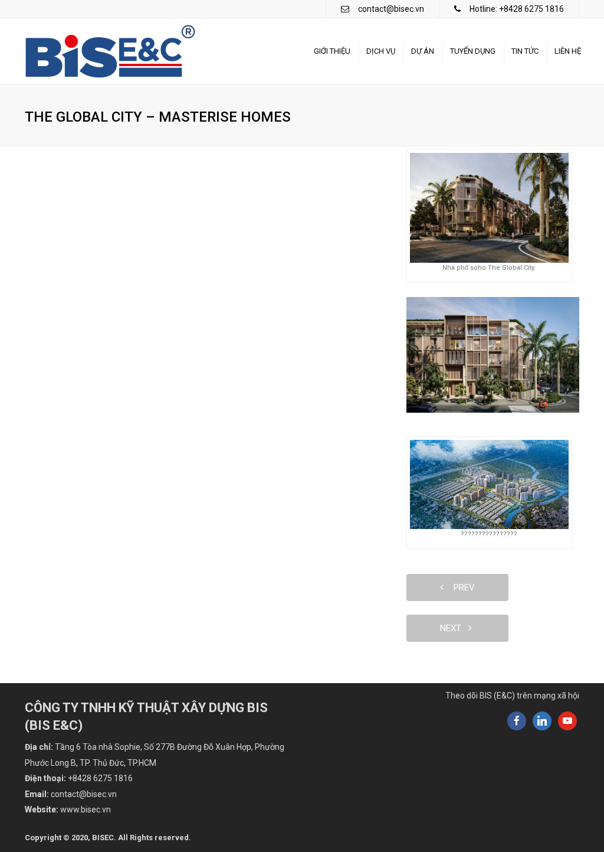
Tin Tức (525, 51)
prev (461, 587)
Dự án (422, 51)
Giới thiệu (332, 51)
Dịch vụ (380, 51)
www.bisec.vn (85, 809)
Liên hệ (567, 51)
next (454, 628)
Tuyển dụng (472, 51)
